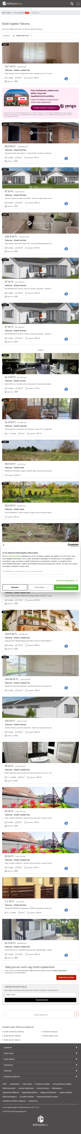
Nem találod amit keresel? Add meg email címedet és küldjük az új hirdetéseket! (31, 990)
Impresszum (33, 1101)
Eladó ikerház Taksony (12, 1036)
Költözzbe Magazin (10, 1097)
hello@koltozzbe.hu (24, 1107)
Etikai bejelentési (9, 1088)
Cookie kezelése (42, 1088)
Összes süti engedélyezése (66, 587)
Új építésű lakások (27, 1097)
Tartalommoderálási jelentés (47, 1097)
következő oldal (77, 1014)
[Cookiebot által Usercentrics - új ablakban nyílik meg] (69, 545)
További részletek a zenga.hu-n (45, 108)
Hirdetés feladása (66, 977)
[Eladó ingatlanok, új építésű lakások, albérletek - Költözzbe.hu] (40, 1120)
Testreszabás (39, 587)
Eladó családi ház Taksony (14, 1032)
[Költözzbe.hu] (12, 3)
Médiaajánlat (57, 1088)
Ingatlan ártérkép (65, 1092)
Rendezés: (6, 35)
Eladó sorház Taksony (12, 1040)
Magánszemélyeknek (48, 1092)
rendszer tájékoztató (25, 1088)
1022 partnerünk (14, 556)
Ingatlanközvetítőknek (11, 1092)
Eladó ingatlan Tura (50, 1036)
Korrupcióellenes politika (62, 1084)
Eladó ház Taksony (50, 1032)
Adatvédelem (15, 1084)
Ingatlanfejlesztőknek (30, 1092)
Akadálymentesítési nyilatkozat (14, 1101)
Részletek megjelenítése (65, 580)
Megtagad (14, 587)
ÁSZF (5, 1084)
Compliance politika (42, 1084)
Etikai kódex (27, 1084)
